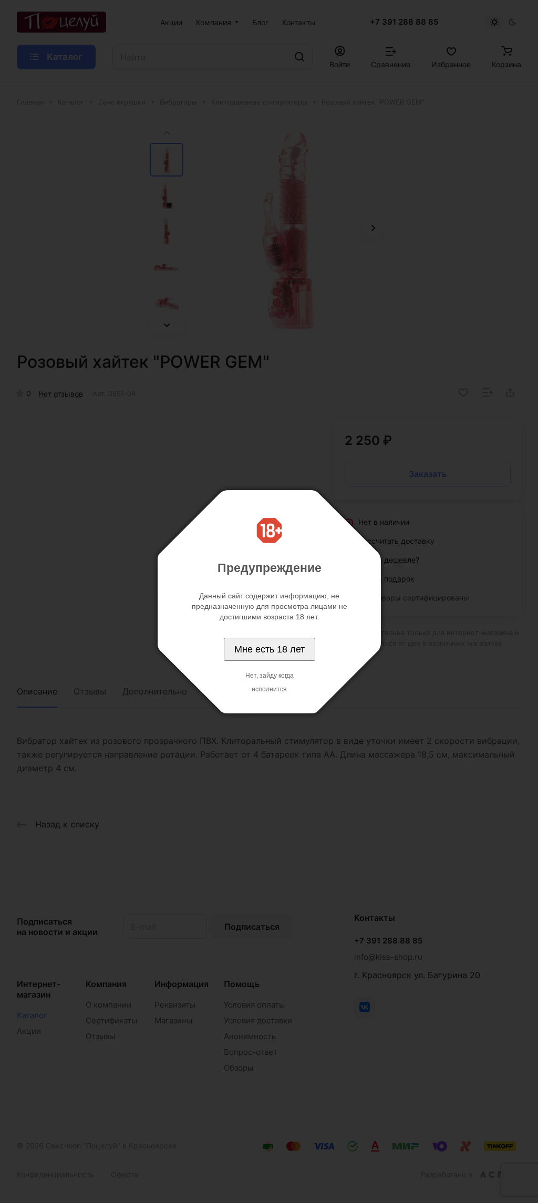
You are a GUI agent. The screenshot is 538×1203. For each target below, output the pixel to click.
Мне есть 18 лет (269, 649)
